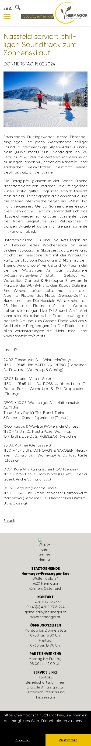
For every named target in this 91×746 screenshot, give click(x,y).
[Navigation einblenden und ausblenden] (7, 16)
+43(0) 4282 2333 (47, 602)
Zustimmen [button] (68, 740)
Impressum (45, 697)
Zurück (9, 520)
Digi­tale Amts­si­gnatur (45, 687)
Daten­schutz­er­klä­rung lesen (29, 727)
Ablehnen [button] (22, 740)
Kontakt (45, 677)
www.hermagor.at (45, 617)
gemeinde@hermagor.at (45, 612)
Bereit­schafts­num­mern (45, 682)
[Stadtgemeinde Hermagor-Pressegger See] (54, 12)
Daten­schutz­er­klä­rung (45, 692)
